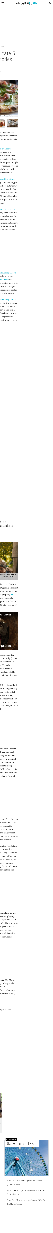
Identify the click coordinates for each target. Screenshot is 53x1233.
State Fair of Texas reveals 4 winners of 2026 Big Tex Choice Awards (26, 1202)
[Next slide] (15, 99)
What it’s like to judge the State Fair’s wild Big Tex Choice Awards (26, 1192)
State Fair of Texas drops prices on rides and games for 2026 (24, 1183)
